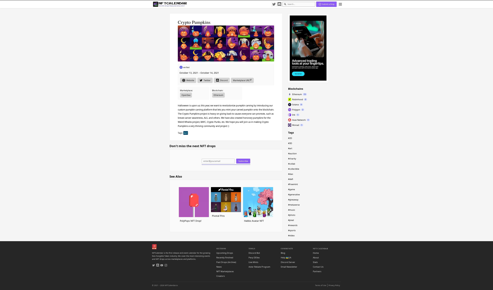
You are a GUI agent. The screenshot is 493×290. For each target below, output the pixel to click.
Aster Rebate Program (259, 266)
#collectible (293, 168)
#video (291, 235)
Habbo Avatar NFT (254, 220)
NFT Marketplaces (225, 271)
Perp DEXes (254, 257)
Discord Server (288, 262)
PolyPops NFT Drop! (190, 220)
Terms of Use (320, 285)
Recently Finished (224, 257)
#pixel (291, 220)
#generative (294, 194)
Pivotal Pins (218, 215)
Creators (220, 276)
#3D (290, 143)
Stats (315, 262)
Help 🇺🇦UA (286, 257)
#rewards (292, 225)
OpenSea (186, 95)
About (316, 257)
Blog (283, 253)
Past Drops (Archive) (226, 262)
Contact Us (318, 266)
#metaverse (294, 204)
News (219, 266)
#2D (290, 138)
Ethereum (218, 95)
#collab (291, 163)
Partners (317, 271)
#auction (292, 153)
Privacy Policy (334, 285)
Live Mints (253, 262)
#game (291, 189)
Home (316, 253)
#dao (290, 174)
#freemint (293, 184)
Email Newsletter (289, 266)
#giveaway (293, 199)
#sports (292, 230)
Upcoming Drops (224, 253)
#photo (291, 215)
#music (291, 209)
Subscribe (243, 161)
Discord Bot (254, 253)
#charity (292, 158)
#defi (290, 179)
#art (185, 133)
